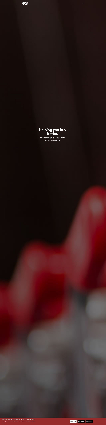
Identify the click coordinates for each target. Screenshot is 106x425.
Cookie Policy (17, 421)
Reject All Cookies (81, 421)
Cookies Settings (73, 421)
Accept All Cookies (89, 421)
